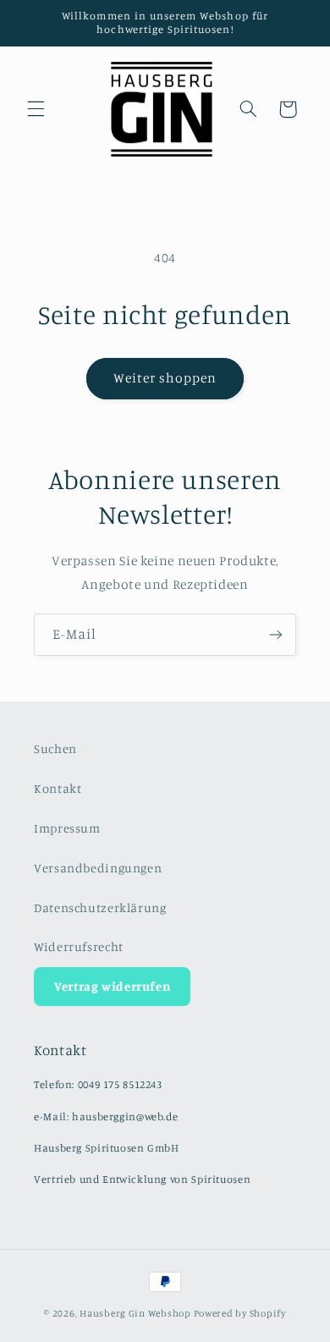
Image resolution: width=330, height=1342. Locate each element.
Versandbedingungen (98, 868)
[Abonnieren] (275, 634)
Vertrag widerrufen (112, 986)
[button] (35, 109)
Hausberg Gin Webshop (135, 1313)
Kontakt (57, 788)
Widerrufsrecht (79, 946)
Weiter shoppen (165, 378)
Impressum (67, 828)
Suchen (55, 748)
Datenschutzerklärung (100, 907)
